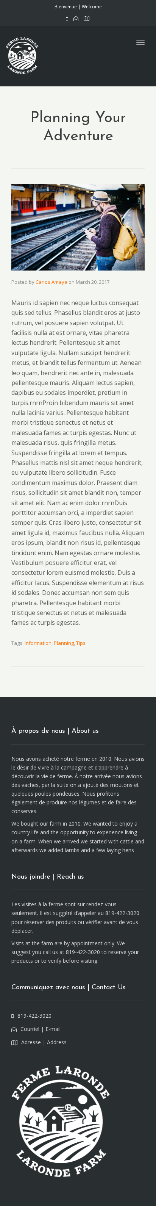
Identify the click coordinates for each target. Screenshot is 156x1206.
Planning (64, 643)
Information (38, 643)
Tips (81, 643)
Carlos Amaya (51, 281)
